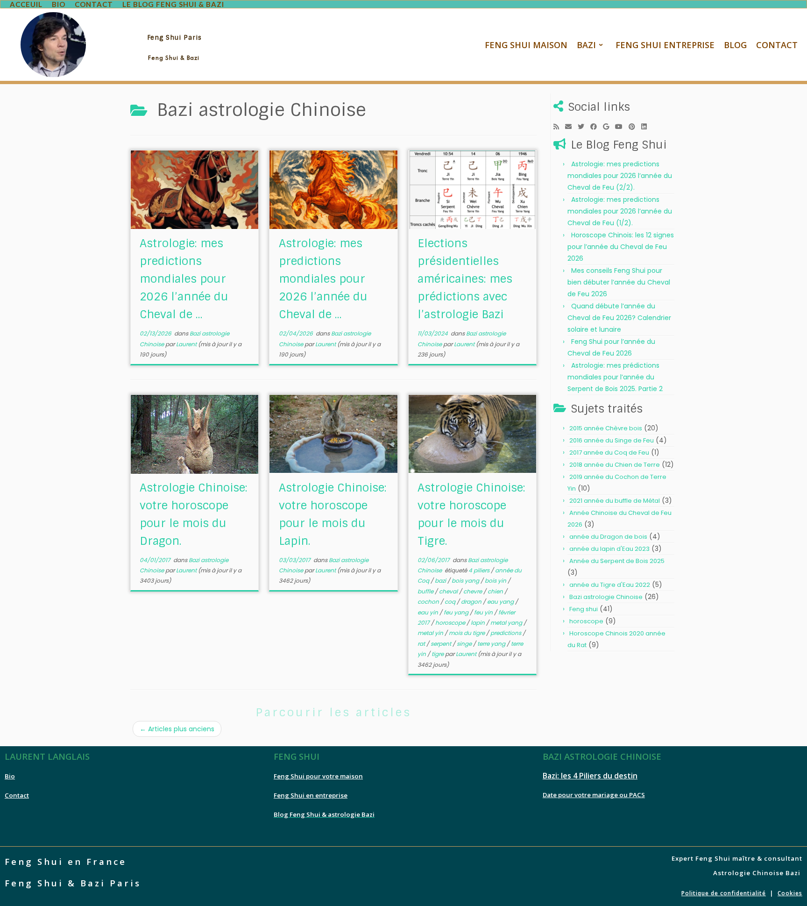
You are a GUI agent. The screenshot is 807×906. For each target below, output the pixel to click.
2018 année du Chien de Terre (614, 464)
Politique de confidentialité (723, 893)
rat (422, 644)
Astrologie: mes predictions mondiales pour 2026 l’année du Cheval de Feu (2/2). (619, 175)
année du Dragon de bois (608, 536)
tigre (438, 654)
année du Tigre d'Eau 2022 (609, 584)
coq (451, 602)
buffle (426, 591)
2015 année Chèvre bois (605, 428)
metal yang (507, 623)
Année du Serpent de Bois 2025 (617, 560)
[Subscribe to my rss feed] (559, 126)
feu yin (484, 612)
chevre (473, 591)
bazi (441, 581)
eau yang (501, 602)
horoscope (451, 623)
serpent (442, 644)
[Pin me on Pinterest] (635, 126)
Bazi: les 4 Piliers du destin (590, 775)
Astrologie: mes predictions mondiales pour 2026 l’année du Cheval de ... (184, 278)
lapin (478, 623)
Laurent (186, 344)
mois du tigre (467, 633)
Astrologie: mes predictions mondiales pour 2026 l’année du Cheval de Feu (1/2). (619, 211)
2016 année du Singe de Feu (611, 440)
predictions (506, 633)
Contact (17, 795)
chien (496, 591)
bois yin (496, 581)
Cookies (790, 893)
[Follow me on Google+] (609, 126)
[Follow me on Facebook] (596, 126)
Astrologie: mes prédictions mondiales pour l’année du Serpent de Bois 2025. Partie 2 (615, 377)
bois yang (466, 581)
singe (465, 644)
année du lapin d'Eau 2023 (609, 548)
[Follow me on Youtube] (622, 126)
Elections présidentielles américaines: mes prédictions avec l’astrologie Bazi (465, 278)
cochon (429, 602)
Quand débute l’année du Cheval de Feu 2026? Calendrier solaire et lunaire (619, 317)
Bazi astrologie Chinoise (606, 596)
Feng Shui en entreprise (310, 795)
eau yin (428, 612)
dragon (472, 602)
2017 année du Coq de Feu (609, 452)
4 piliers (479, 570)
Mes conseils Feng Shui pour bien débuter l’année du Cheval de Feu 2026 (618, 282)
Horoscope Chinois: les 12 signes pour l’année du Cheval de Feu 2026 (620, 246)
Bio (10, 776)
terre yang (492, 644)
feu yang (457, 612)
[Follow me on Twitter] (584, 126)
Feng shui (583, 609)
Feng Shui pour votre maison (318, 776)
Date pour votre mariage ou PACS (594, 795)
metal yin (431, 633)
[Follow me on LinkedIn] (647, 126)
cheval (449, 591)
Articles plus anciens (177, 729)
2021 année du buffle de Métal (614, 500)
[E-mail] (571, 126)
